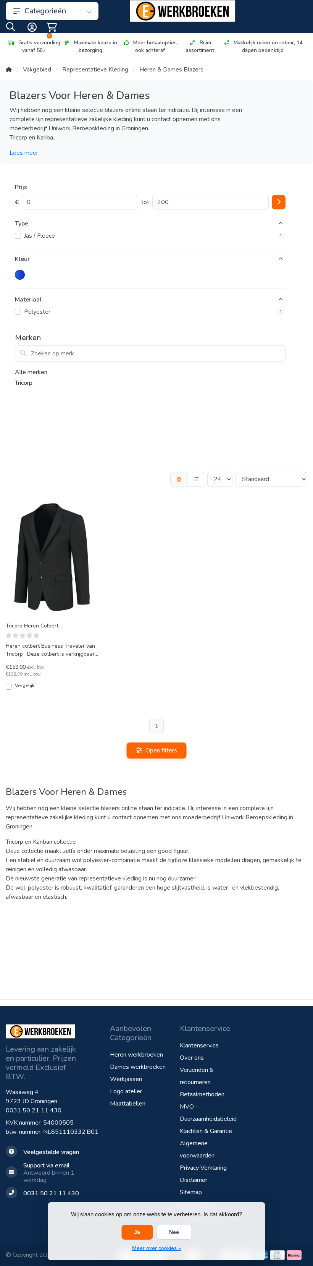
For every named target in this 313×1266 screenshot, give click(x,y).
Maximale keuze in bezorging (95, 46)
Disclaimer (193, 1180)
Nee (174, 1232)
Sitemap (191, 1192)
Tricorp (23, 383)
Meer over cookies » (156, 1248)
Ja (137, 1232)
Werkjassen (126, 1079)
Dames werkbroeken (138, 1067)
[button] (10, 28)
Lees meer (24, 153)
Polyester (153, 312)
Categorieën (45, 11)
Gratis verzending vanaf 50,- (39, 46)
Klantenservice (199, 1045)
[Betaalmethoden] (277, 1255)
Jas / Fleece (153, 236)
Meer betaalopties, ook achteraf (155, 46)
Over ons (192, 1058)
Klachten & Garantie (206, 1131)
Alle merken (31, 372)
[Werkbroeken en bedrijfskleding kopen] (182, 11)
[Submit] (279, 202)
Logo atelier (126, 1091)
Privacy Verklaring (203, 1168)
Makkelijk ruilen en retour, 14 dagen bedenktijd (268, 46)
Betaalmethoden (202, 1094)
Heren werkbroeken (136, 1054)
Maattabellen (127, 1103)
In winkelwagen (56, 689)
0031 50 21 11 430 (33, 1110)
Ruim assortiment (200, 46)
